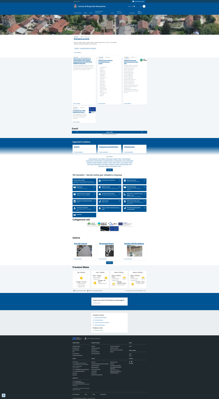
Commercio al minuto (89, 160)
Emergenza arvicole (81, 39)
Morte (89, 164)
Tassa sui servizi (101, 166)
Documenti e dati (76, 348)
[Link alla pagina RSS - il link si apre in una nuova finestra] (134, 6)
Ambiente (93, 346)
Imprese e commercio (114, 348)
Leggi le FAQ (112, 368)
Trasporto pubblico (113, 166)
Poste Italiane (94, 373)
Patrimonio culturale (97, 164)
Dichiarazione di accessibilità (115, 365)
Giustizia (94, 162)
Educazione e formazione (115, 346)
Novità (85, 13)
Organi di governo (76, 350)
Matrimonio (126, 162)
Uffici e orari (75, 373)
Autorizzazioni (94, 350)
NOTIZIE (76, 36)
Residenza (117, 164)
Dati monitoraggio (76, 394)
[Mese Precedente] (77, 132)
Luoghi (130, 354)
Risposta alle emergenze (124, 164)
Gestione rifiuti (89, 162)
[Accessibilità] (4, 395)
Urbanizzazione (132, 13)
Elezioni (112, 13)
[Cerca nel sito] (143, 6)
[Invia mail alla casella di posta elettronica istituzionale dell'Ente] (82, 369)
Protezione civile (112, 164)
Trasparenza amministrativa (119, 12)
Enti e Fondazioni (76, 353)
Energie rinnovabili (129, 160)
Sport (130, 164)
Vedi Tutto (110, 262)
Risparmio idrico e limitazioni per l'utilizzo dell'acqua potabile (105, 62)
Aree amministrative (76, 346)
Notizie (130, 346)
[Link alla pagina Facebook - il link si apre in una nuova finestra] (133, 6)
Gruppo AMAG (94, 371)
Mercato (130, 162)
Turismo (119, 166)
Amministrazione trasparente (115, 367)
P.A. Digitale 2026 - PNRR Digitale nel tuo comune (79, 111)
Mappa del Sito (103, 394)
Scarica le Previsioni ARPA (80, 290)
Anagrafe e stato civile (95, 348)
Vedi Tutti (109, 170)
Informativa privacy (113, 362)
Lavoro (122, 162)
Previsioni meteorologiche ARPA (95, 290)
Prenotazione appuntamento (115, 371)
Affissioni (112, 351)
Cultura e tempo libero (95, 353)
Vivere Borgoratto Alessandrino (99, 12)
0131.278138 (78, 366)
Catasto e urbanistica (95, 351)
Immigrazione (105, 162)
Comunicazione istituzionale (108, 160)
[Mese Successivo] (142, 132)
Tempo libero (107, 166)
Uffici (73, 351)
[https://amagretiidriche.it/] (102, 224)
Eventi (130, 355)
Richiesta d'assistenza (114, 372)
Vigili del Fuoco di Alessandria (96, 374)
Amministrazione (77, 13)
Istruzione (118, 162)
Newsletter (131, 363)
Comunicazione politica (118, 160)
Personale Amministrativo (77, 355)
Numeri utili (75, 375)
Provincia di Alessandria (95, 369)
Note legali (112, 363)
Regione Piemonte (77, 1)
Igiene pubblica (99, 162)
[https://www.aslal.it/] (113, 224)
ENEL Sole (93, 362)
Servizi (91, 13)
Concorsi (124, 160)
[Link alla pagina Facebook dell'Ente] (129, 361)
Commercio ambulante (98, 160)
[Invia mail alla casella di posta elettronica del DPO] (78, 381)
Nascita (92, 164)
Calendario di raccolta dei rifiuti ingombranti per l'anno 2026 (131, 62)
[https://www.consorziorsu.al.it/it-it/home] (92, 224)
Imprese (114, 162)
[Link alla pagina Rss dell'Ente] (131, 361)
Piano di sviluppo (105, 164)
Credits (93, 394)
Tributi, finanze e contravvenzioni (116, 350)
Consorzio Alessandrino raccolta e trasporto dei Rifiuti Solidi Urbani (99, 364)
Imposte (110, 162)
